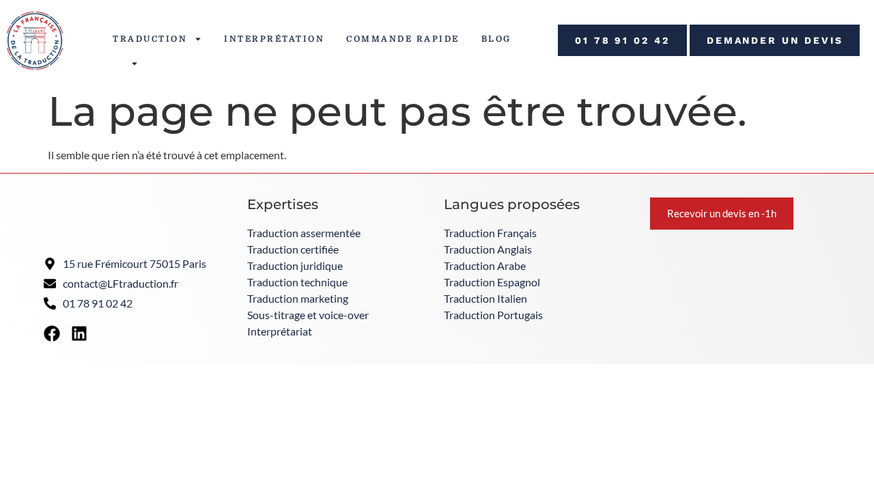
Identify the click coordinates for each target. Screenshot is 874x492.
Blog (496, 39)
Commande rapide (403, 39)
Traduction (150, 39)
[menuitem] (131, 63)
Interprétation (274, 39)
